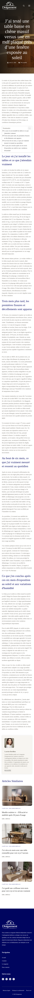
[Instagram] (6, 979)
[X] (14, 979)
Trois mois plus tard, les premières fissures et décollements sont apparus (16, 137)
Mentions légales (6, 990)
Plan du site (28, 990)
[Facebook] (3, 979)
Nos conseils (23, 62)
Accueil (4, 957)
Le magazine (5, 964)
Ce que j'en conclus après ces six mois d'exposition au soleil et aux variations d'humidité (15, 148)
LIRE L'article (6, 818)
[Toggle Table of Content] (28, 128)
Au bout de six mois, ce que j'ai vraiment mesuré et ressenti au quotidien (16, 142)
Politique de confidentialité (18, 990)
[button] (23, 5)
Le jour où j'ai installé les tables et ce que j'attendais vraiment (16, 132)
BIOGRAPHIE (8, 770)
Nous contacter (5, 967)
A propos (4, 960)
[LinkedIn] (10, 979)
